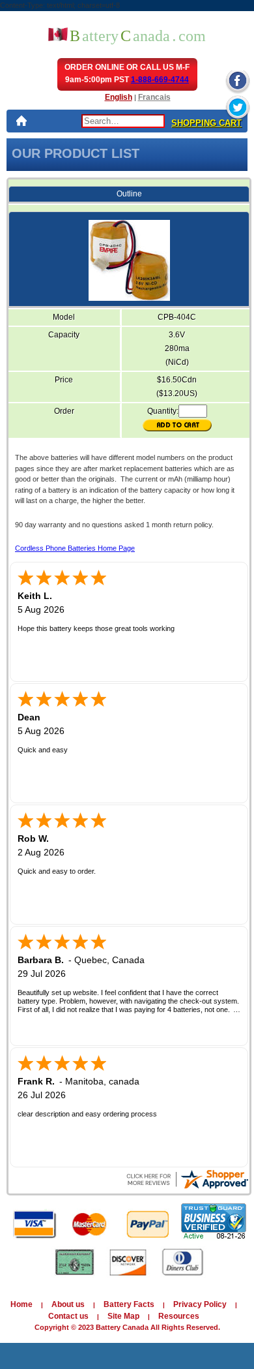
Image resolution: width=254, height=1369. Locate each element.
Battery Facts (129, 1304)
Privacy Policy (200, 1304)
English (118, 97)
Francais (154, 97)
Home (21, 1304)
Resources (178, 1316)
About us (68, 1304)
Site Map (123, 1316)
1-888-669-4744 (160, 79)
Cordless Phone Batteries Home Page (75, 548)
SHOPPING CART (206, 123)
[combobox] (123, 121)
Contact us (68, 1316)
